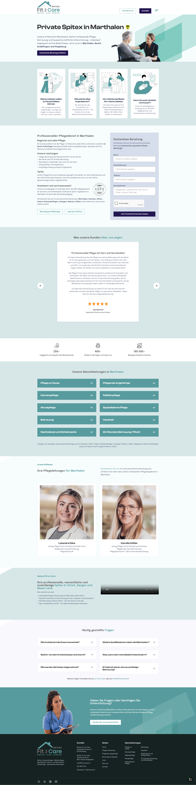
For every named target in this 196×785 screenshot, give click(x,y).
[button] (40, 285)
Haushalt (144, 750)
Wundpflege (129, 758)
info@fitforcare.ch (121, 679)
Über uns (105, 763)
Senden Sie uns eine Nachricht (105, 722)
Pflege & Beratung (108, 750)
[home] (48, 7)
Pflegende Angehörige (110, 753)
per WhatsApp (99, 679)
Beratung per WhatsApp (50, 212)
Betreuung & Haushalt (109, 757)
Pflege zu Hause (128, 748)
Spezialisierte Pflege (130, 762)
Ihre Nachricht (119, 186)
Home (104, 747)
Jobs (104, 760)
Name (116, 155)
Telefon (117, 175)
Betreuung (144, 747)
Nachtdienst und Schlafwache (147, 754)
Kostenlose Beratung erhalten (53, 53)
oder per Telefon (74, 212)
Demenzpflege (130, 752)
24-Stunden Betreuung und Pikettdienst (149, 759)
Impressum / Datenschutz (86, 770)
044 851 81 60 (127, 11)
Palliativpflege (130, 755)
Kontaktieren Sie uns (110, 469)
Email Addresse (120, 165)
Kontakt (145, 11)
